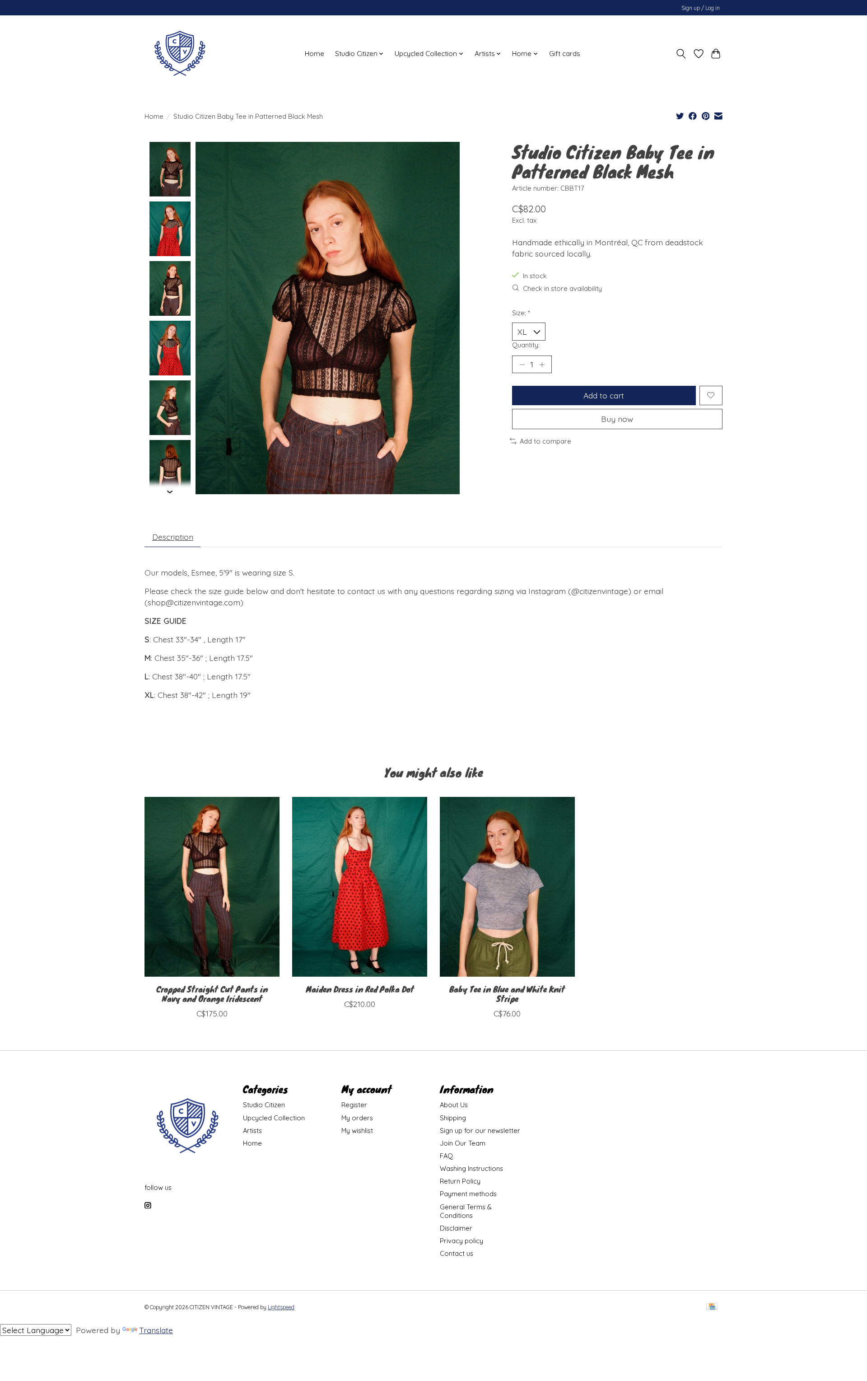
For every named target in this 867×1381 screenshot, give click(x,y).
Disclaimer (456, 1228)
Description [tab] (172, 537)
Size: (521, 313)
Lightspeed (281, 1307)
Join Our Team (462, 1143)
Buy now (617, 419)
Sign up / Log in (700, 8)
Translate (156, 1330)
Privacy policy (461, 1240)
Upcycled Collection (274, 1118)
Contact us (456, 1253)
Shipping (453, 1118)
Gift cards (564, 53)
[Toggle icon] (681, 54)
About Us (454, 1104)
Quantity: (526, 345)
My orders (357, 1118)
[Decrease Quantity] (522, 364)
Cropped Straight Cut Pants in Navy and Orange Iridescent (212, 994)
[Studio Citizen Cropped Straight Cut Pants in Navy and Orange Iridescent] (212, 887)
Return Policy (460, 1181)
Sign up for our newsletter (480, 1130)
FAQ (446, 1156)
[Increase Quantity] (542, 364)
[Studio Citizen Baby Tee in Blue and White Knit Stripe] (507, 887)
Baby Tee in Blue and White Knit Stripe (507, 994)
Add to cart (603, 395)
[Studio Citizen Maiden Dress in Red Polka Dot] (359, 887)
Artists (252, 1130)
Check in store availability (562, 288)
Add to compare (545, 441)
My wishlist (357, 1130)
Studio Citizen (264, 1104)
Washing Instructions (471, 1168)
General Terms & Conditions (466, 1211)
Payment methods (468, 1193)
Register (354, 1104)
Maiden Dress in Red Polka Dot (360, 989)
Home (314, 53)
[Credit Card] (712, 1307)
